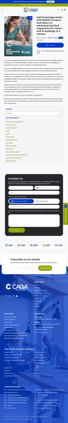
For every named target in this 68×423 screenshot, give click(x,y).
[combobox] (34, 113)
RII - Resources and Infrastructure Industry (46, 400)
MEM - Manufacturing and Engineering (15, 403)
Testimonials (38, 301)
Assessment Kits (9, 352)
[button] (2, 10)
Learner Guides (38, 355)
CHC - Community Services (12, 395)
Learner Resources (11, 128)
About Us (36, 288)
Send (16, 230)
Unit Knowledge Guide (12, 152)
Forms (36, 373)
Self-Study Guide (11, 146)
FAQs (35, 304)
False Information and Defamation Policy (16, 335)
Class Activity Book (11, 140)
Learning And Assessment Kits (12, 355)
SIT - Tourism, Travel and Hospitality (44, 405)
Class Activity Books (40, 357)
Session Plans (8, 368)
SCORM (36, 365)
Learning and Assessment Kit (15, 122)
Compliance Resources (11, 376)
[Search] (60, 113)
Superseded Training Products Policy (14, 338)
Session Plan (9, 149)
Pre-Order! (37, 376)
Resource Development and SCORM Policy (16, 333)
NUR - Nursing (8, 405)
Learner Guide (10, 137)
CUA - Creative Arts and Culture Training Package (48, 390)
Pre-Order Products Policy (11, 330)
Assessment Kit (10, 125)
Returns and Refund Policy (11, 325)
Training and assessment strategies (14, 360)
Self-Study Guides (39, 360)
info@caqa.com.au (41, 5)
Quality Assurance (39, 293)
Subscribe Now (45, 268)
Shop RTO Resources (40, 290)
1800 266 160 (27, 5)
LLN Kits (36, 368)
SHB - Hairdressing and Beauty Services (45, 403)
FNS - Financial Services (41, 395)
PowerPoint (9, 143)
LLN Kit (8, 131)
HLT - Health (38, 398)
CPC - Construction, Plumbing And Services (16, 398)
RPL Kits (36, 370)
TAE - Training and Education (42, 408)
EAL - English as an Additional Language (45, 392)
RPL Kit (8, 134)
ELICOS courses (8, 373)
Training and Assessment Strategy (16, 155)
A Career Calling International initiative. (35, 416)
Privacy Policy (8, 322)
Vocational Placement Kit (14, 158)
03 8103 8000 (42, 327)
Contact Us (37, 298)
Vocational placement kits (11, 357)
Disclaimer (37, 306)
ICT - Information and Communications (15, 400)
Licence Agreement (10, 319)
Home (36, 285)
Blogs (35, 296)
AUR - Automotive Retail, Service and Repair (16, 390)
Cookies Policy (8, 327)
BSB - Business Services (10, 392)
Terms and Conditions (10, 317)
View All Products (11, 161)
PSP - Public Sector (9, 408)
